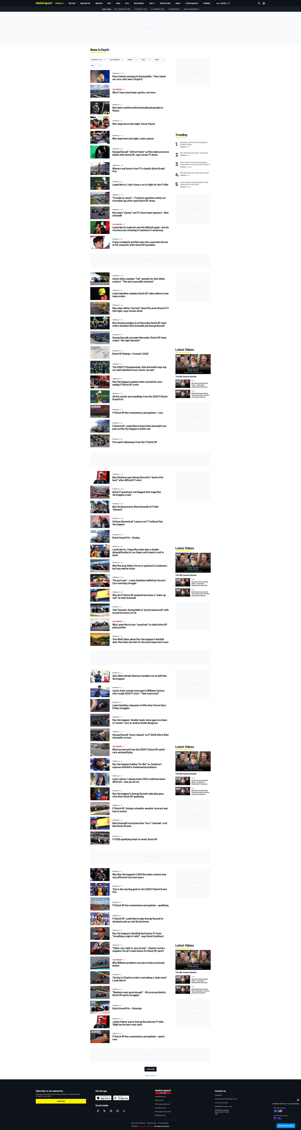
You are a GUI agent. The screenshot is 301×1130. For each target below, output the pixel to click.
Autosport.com (160, 1108)
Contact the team (221, 1103)
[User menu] (263, 3)
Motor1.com (159, 1100)
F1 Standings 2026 (157, 9)
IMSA (118, 3)
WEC (109, 3)
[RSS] (124, 1111)
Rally (152, 3)
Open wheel (139, 3)
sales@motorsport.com (223, 1106)
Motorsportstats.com (163, 1111)
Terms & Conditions (138, 1123)
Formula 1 (59, 3)
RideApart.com (160, 1115)
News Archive (150, 1075)
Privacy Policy (163, 1123)
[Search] (259, 3)
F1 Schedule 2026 (141, 9)
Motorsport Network (146, 1126)
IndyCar (98, 3)
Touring (206, 3)
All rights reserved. (161, 1126)
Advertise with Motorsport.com (226, 1099)
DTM (127, 3)
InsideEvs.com (160, 1096)
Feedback (218, 1095)
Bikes (178, 3)
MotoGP (72, 3)
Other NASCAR (192, 3)
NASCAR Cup (85, 3)
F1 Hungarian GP (174, 9)
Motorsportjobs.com (162, 1104)
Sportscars (165, 3)
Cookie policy (151, 1123)
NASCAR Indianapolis (191, 9)
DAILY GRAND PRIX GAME (122, 9)
